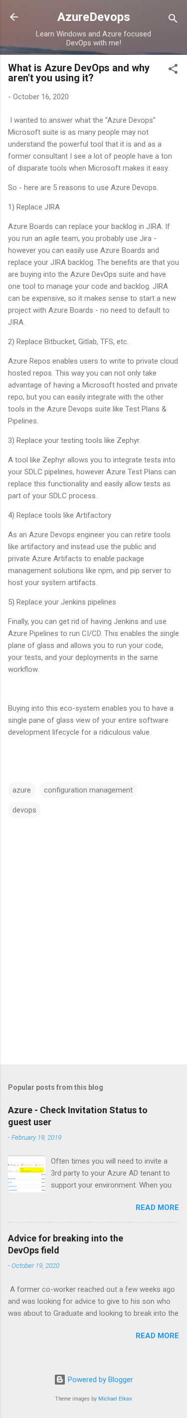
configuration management (88, 790)
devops (24, 810)
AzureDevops (93, 17)
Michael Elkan (115, 1399)
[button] (173, 70)
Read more (157, 1207)
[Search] (173, 20)
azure (21, 790)
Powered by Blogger (99, 1379)
